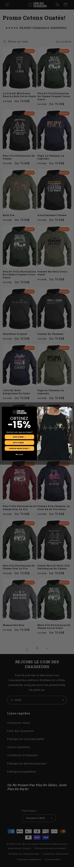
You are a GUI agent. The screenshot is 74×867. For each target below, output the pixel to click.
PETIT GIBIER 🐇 (19, 442)
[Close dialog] (69, 409)
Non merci (19, 454)
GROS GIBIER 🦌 (19, 437)
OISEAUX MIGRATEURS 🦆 (19, 448)
